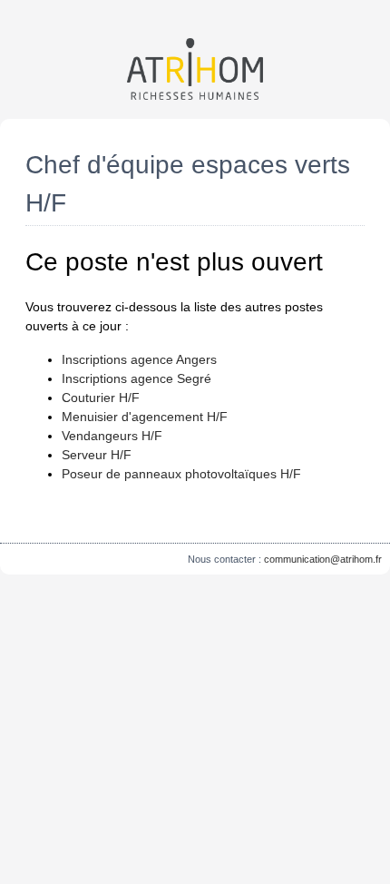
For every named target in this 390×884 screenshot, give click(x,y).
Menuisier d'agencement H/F (145, 416)
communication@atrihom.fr (323, 559)
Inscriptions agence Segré (136, 378)
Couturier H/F (101, 397)
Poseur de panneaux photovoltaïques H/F (181, 474)
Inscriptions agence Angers (139, 359)
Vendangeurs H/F (112, 435)
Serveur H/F (97, 454)
